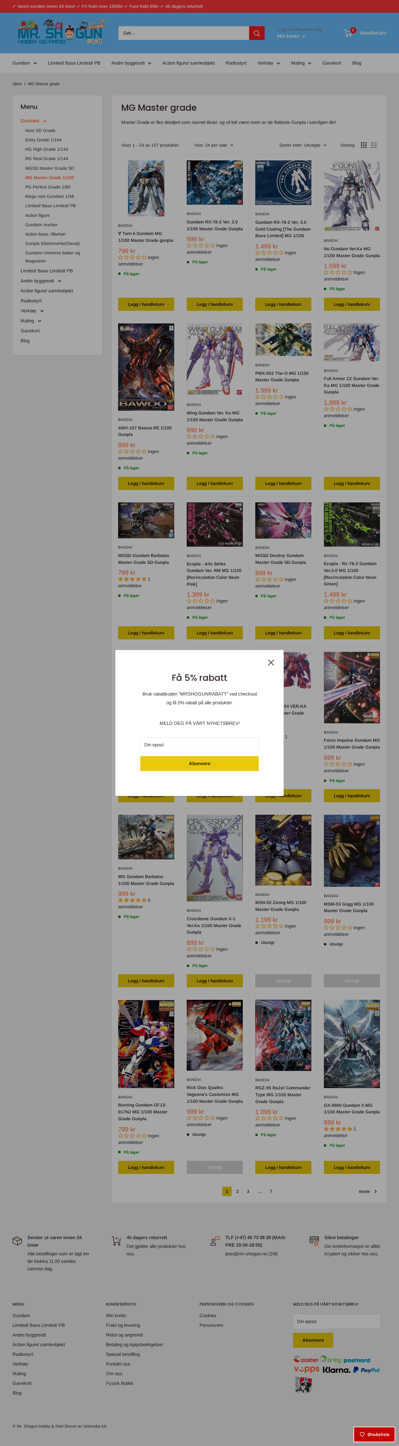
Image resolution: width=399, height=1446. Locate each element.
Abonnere (199, 763)
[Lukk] (271, 661)
